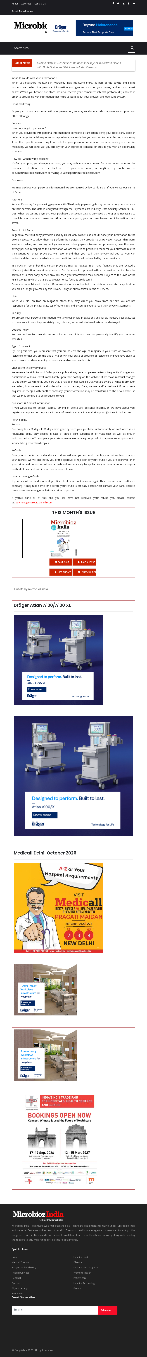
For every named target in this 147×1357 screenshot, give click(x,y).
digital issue (88, 562)
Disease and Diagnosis (86, 1267)
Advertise (26, 3)
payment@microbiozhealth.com (34, 502)
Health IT (16, 1277)
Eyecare (16, 1283)
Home (15, 1257)
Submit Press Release (22, 11)
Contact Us (40, 3)
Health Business (20, 1272)
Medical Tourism (20, 1262)
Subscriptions (89, 572)
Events (77, 1288)
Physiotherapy (20, 1288)
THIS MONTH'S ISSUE (73, 512)
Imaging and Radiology (24, 1267)
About (15, 3)
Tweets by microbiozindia (31, 589)
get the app (64, 572)
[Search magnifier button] (132, 48)
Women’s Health (82, 1272)
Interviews (17, 1293)
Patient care (80, 1277)
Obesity (78, 1262)
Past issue (63, 562)
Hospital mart (81, 1257)
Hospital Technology (85, 1283)
